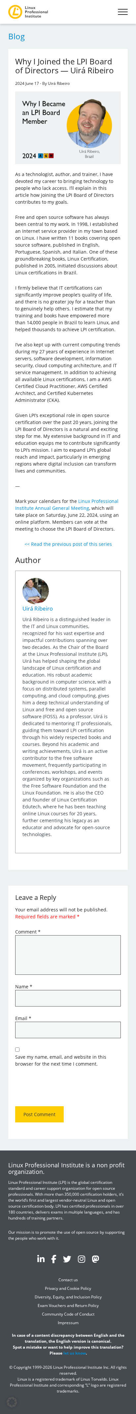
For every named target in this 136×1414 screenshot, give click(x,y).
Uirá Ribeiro (37, 608)
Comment (28, 932)
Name (23, 986)
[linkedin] (41, 1258)
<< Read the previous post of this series (68, 544)
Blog (16, 36)
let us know (74, 1353)
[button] (12, 1402)
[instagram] (81, 1258)
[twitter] (67, 1258)
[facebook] (53, 1258)
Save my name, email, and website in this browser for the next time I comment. (60, 1060)
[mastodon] (95, 1258)
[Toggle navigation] (123, 12)
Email (23, 1018)
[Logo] (28, 12)
